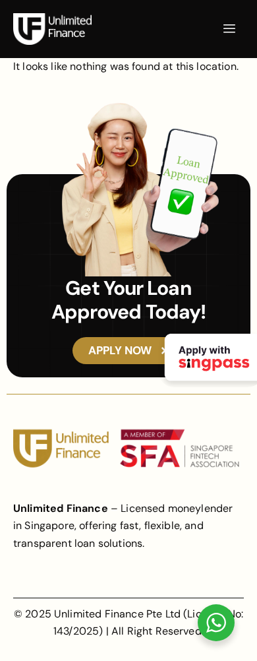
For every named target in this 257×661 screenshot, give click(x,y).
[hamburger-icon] (229, 29)
